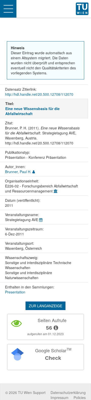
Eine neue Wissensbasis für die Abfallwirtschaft (32, 111)
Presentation (15, 291)
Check (53, 358)
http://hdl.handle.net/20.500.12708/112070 (39, 94)
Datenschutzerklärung (68, 392)
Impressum (60, 397)
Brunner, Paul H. (18, 171)
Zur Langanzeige (45, 305)
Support (39, 392)
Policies (80, 397)
